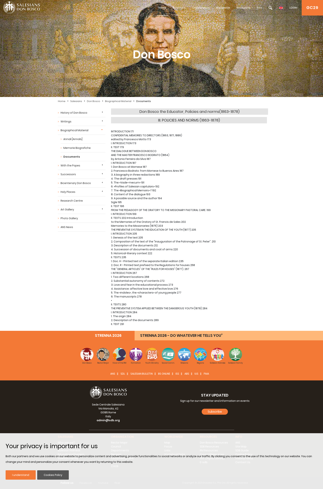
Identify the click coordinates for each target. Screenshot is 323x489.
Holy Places (68, 192)
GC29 (312, 7)
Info (259, 8)
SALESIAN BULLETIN (141, 374)
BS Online (164, 374)
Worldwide (223, 8)
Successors (68, 174)
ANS (112, 374)
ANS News (67, 227)
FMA (206, 374)
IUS (196, 374)
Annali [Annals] (72, 139)
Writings (66, 121)
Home (162, 8)
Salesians (179, 8)
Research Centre (72, 201)
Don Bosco (93, 101)
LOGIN (293, 8)
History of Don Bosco (74, 113)
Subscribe (215, 411)
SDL (123, 374)
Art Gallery (67, 209)
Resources (243, 8)
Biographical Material (118, 101)
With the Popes (70, 165)
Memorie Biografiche (77, 148)
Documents (143, 101)
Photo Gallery (69, 218)
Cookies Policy (53, 475)
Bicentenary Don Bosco (76, 183)
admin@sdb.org (108, 420)
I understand (20, 475)
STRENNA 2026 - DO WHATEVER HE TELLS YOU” (181, 335)
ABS (186, 374)
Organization (201, 8)
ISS (177, 374)
